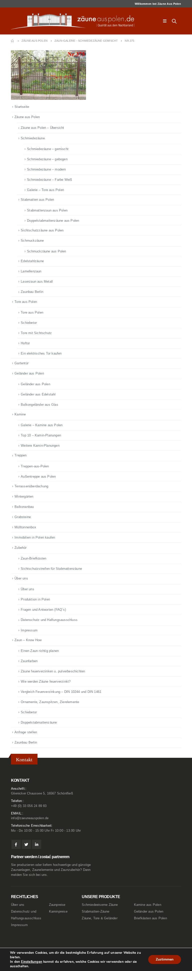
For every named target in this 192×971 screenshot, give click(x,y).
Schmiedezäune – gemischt (47, 149)
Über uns (21, 578)
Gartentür (21, 363)
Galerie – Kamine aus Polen (41, 425)
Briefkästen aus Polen (150, 918)
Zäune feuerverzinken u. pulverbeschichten (53, 671)
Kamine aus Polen (147, 905)
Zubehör (20, 548)
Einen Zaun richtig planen (40, 651)
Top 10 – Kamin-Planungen (41, 435)
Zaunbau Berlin (32, 292)
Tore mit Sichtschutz (36, 333)
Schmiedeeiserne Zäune (100, 905)
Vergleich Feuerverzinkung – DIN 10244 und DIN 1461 (61, 692)
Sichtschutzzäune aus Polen (42, 230)
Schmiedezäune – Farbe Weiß (49, 180)
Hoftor (25, 343)
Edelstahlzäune (32, 261)
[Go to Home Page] (12, 40)
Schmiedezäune (33, 138)
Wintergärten (23, 496)
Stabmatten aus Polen (37, 199)
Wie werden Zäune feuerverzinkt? (45, 681)
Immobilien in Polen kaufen (34, 537)
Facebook (16, 844)
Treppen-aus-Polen (35, 466)
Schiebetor (29, 323)
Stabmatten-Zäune (95, 911)
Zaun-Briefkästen (33, 558)
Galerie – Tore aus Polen (45, 190)
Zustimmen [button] (165, 959)
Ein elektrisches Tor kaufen (41, 353)
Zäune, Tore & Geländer (99, 918)
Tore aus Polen (25, 302)
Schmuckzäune (32, 240)
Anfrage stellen (25, 732)
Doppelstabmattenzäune (39, 722)
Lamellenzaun (31, 271)
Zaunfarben (29, 661)
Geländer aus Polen (29, 373)
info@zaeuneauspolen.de (29, 818)
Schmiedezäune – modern (46, 169)
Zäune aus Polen (27, 117)
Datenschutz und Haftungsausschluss (49, 620)
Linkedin (36, 844)
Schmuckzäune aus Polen (46, 251)
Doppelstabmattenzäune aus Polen (53, 220)
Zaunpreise (57, 905)
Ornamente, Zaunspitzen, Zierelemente (50, 702)
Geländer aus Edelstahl (38, 394)
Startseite (21, 107)
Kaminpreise (58, 911)
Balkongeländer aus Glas (39, 404)
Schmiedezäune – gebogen (47, 159)
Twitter (26, 844)
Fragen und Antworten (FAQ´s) (43, 609)
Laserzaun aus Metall (37, 281)
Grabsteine (22, 517)
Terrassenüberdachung (31, 486)
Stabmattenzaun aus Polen (47, 210)
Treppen (20, 455)
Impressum (29, 630)
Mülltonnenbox (25, 527)
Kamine (20, 414)
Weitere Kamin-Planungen (40, 445)
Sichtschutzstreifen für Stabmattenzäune (51, 569)
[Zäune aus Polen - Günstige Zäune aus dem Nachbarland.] (76, 21)
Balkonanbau (24, 507)
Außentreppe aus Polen (38, 476)
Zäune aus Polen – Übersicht (42, 128)
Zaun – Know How (28, 640)
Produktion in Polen (35, 599)
